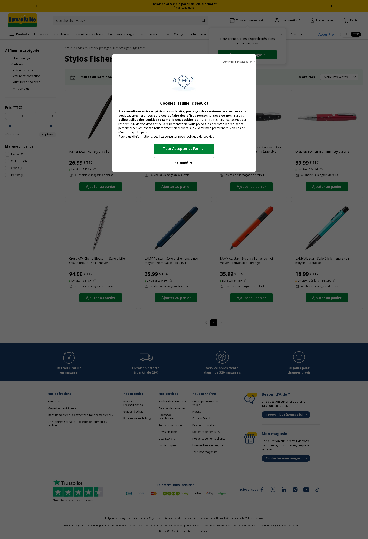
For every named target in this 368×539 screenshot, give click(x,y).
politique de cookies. (201, 136)
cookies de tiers (194, 120)
